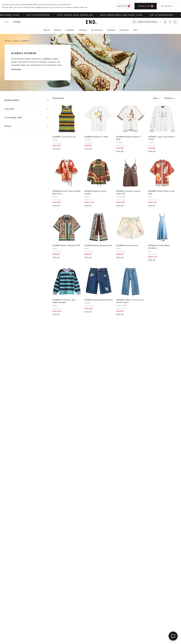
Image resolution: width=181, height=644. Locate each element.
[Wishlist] (170, 22)
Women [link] (17, 22)
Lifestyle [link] (111, 30)
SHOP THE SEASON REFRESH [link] (35, 15)
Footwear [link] (69, 30)
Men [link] (7, 22)
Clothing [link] (83, 30)
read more (16, 69)
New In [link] (47, 30)
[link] (90, 22)
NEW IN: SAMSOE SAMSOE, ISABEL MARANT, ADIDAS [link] (118, 15)
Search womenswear (147, 22)
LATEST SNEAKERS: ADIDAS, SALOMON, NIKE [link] (72, 15)
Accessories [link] (97, 30)
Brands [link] (58, 30)
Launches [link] (124, 30)
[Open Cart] (175, 21)
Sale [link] (135, 30)
